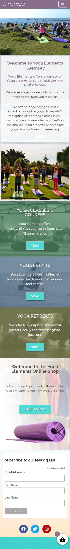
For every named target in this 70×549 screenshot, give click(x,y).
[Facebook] (23, 529)
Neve (46, 540)
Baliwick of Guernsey (46, 279)
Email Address (15, 472)
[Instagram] (46, 529)
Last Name (11, 497)
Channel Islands (35, 233)
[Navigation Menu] (62, 4)
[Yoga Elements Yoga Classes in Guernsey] (14, 4)
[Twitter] (35, 529)
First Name (11, 485)
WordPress (37, 545)
